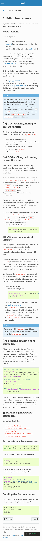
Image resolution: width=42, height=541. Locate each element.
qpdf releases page (14, 305)
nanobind (8, 44)
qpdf (30, 49)
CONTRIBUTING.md (10, 64)
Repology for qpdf (14, 81)
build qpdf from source (18, 86)
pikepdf (22, 3)
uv (13, 54)
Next (35, 519)
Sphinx (12, 535)
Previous (8, 519)
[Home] (3, 10)
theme (23, 535)
